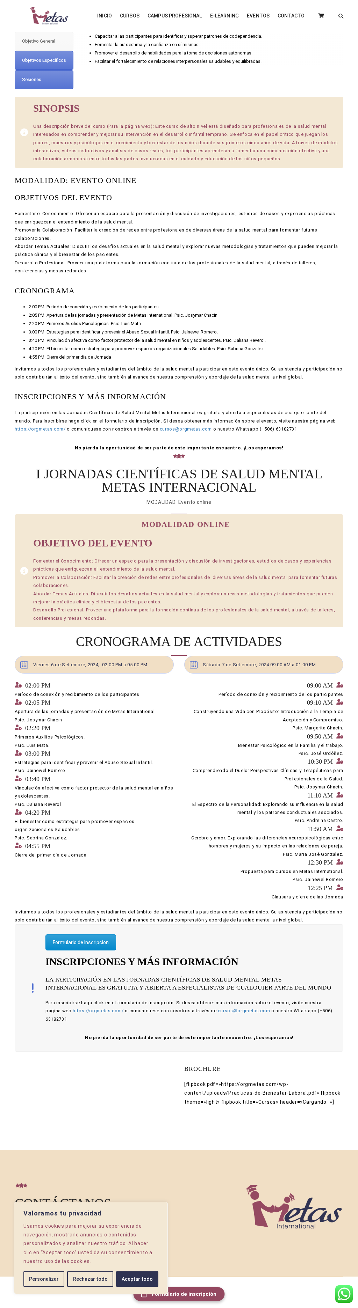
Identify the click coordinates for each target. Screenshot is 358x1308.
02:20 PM (37, 728)
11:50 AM (320, 828)
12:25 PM (320, 887)
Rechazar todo (90, 1279)
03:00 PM (37, 753)
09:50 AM (320, 736)
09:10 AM (320, 702)
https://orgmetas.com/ (40, 429)
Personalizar (44, 1279)
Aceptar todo (137, 1279)
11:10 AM (320, 795)
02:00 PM (37, 685)
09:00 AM (320, 685)
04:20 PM (37, 812)
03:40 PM (37, 779)
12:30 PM (320, 862)
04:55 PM (37, 846)
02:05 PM (37, 702)
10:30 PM (320, 761)
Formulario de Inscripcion (81, 942)
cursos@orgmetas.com (186, 429)
